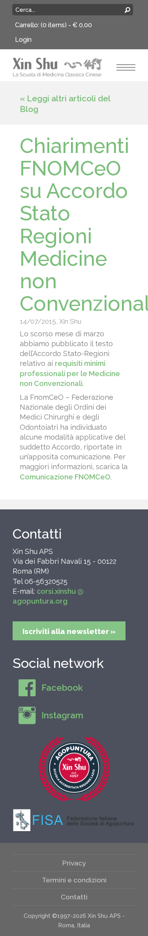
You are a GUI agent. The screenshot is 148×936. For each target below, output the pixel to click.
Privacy (74, 863)
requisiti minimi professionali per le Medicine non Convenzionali (70, 373)
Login (23, 39)
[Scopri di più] (74, 768)
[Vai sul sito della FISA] (74, 819)
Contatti (37, 534)
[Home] (58, 66)
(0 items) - (66, 25)
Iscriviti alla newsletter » (69, 631)
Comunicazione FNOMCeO (65, 477)
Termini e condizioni (74, 880)
